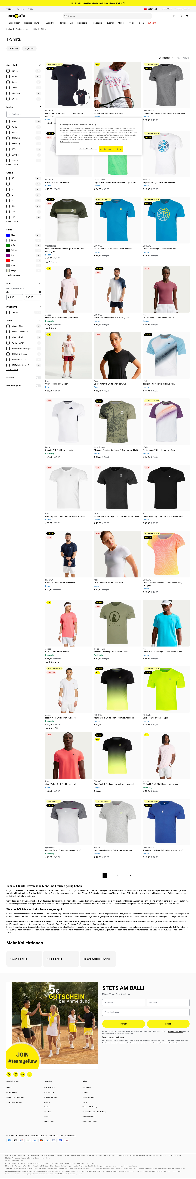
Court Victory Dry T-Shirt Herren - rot (60, 784)
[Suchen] (66, 16)
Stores (85, 1102)
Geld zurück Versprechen (15, 1097)
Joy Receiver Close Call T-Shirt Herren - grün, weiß (115, 182)
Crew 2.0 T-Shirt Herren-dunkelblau (60, 583)
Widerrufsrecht (70, 1135)
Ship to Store (48, 1122)
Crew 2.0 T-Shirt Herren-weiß (57, 182)
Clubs (46, 1117)
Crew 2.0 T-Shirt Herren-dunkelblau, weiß (111, 318)
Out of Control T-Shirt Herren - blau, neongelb (113, 249)
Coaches (47, 1112)
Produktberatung (89, 1117)
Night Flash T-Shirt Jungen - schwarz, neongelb (114, 784)
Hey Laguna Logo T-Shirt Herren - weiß (159, 182)
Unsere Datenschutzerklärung (113, 1037)
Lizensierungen (11, 1092)
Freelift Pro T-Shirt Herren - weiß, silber (61, 718)
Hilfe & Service (49, 1087)
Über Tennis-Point (89, 1097)
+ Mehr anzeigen (12, 164)
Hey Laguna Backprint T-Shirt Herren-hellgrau (113, 850)
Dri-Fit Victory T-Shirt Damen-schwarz (110, 384)
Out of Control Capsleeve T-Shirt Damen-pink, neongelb (162, 584)
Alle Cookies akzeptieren (110, 149)
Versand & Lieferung (90, 1107)
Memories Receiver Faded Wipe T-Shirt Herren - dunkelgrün (65, 250)
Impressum (53, 1135)
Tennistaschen (66, 23)
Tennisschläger (13, 23)
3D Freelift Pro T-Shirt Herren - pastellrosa (160, 784)
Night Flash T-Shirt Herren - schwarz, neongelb (114, 718)
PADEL (30, 9)
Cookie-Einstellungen (14, 1102)
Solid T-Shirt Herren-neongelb (155, 718)
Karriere (47, 1107)
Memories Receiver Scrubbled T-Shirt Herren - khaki (116, 450)
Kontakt (85, 1092)
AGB (61, 1135)
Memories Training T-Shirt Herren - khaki (111, 652)
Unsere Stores (167, 9)
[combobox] (107, 16)
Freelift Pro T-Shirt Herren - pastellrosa (61, 318)
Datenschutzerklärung (39, 1135)
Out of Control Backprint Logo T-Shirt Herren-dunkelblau (64, 114)
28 (130, 875)
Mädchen (168, 904)
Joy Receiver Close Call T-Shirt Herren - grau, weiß (164, 113)
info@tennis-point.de (175, 1031)
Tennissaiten (96, 23)
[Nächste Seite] (137, 875)
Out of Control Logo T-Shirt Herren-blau (159, 249)
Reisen (141, 23)
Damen (140, 904)
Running (20, 9)
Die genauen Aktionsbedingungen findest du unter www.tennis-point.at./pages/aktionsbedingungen (44, 1174)
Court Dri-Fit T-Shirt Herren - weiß (108, 113)
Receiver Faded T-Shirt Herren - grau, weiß (63, 850)
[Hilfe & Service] (175, 16)
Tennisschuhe (49, 23)
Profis (131, 23)
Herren (146, 904)
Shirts (35, 29)
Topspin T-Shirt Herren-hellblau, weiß (159, 384)
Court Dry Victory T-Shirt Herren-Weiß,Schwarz (65, 516)
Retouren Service (50, 1097)
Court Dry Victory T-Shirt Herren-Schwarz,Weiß (163, 516)
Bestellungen (49, 1092)
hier (86, 140)
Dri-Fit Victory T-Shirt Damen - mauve (158, 318)
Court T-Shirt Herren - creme (57, 384)
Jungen (159, 904)
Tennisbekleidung (31, 23)
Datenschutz (65, 142)
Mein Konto (87, 1087)
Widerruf (9, 1087)
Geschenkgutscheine (182, 9)
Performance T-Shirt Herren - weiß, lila (159, 450)
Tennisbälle (82, 23)
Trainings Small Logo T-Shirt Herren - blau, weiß (163, 850)
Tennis (9, 9)
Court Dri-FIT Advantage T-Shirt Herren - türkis (162, 652)
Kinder (152, 904)
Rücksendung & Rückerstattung (94, 1112)
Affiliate (47, 1102)
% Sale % (152, 23)
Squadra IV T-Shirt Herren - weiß (59, 450)
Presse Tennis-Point (90, 1122)
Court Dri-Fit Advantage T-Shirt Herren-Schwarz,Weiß (116, 516)
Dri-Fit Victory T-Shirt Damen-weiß (108, 583)
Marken (121, 23)
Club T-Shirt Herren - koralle (57, 652)
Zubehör (110, 23)
